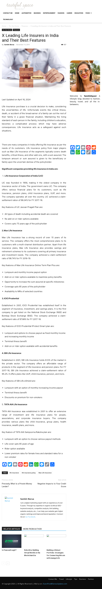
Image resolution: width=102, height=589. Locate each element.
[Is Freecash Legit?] (11, 541)
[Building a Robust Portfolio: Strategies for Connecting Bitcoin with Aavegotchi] (56, 541)
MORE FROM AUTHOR (32, 529)
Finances (25, 26)
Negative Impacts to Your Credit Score (52, 485)
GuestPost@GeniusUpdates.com (55, 584)
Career (69, 13)
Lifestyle (69, 579)
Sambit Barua (9, 45)
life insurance (14, 473)
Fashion (61, 13)
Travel (61, 579)
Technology (8, 19)
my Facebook (30, 517)
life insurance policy (29, 473)
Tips (75, 579)
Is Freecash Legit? (9, 550)
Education (79, 13)
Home (17, 13)
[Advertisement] (85, 42)
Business (37, 13)
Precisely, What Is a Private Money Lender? (17, 485)
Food (88, 13)
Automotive (26, 13)
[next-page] (7, 563)
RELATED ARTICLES (11, 529)
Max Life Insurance (45, 473)
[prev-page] (3, 563)
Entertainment (49, 13)
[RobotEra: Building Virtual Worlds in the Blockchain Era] (34, 541)
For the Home (14, 26)
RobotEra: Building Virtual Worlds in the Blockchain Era (32, 552)
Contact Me (7, 13)
